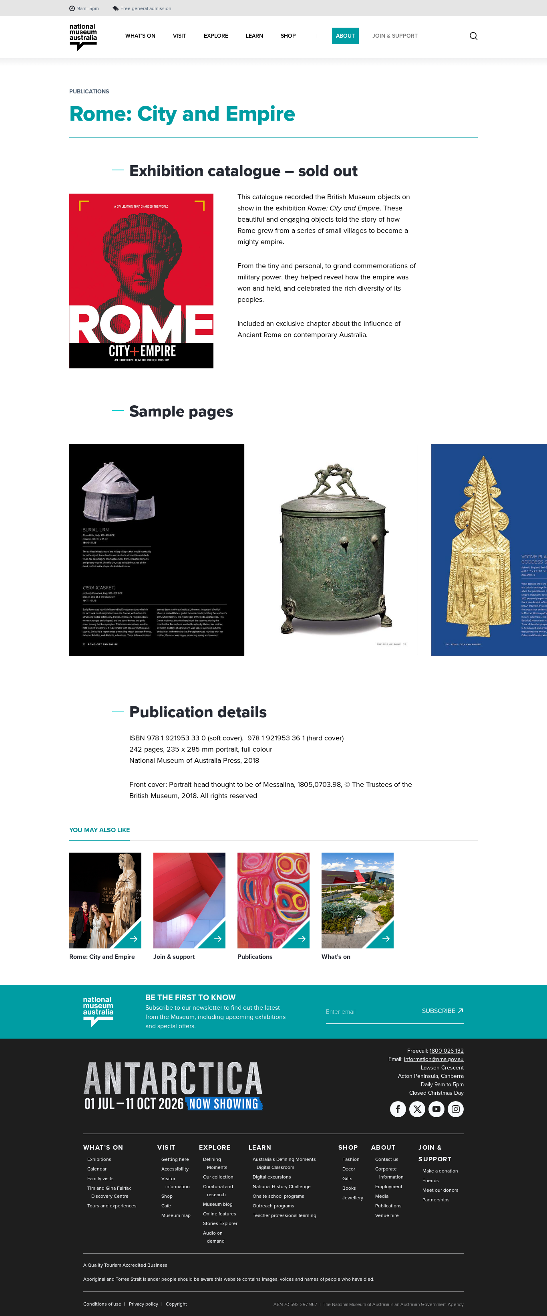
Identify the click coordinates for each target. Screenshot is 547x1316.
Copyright (176, 1304)
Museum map (176, 1215)
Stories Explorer (220, 1223)
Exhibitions (99, 1159)
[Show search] (474, 37)
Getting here (175, 1159)
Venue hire (387, 1215)
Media (381, 1196)
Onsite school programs (278, 1196)
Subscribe (438, 1011)
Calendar (97, 1168)
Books (349, 1188)
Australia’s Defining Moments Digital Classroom (284, 1163)
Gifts (347, 1178)
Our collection (218, 1177)
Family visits (100, 1178)
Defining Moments (215, 1163)
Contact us (386, 1159)
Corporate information (389, 1173)
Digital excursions (272, 1177)
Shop (167, 1196)
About (383, 1147)
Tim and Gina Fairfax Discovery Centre (109, 1192)
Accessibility (175, 1168)
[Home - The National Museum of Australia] (83, 38)
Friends (430, 1180)
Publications (89, 91)
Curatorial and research (218, 1190)
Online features (219, 1213)
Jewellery (352, 1197)
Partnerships (436, 1199)
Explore (215, 1147)
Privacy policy (143, 1304)
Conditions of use (102, 1304)
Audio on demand (214, 1237)
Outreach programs (273, 1205)
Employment (388, 1186)
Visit (166, 1147)
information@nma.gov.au (434, 1059)
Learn (260, 1147)
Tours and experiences (112, 1205)
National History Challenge (282, 1186)
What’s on (103, 1147)
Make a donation (440, 1170)
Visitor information (175, 1182)
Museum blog (218, 1204)
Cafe (166, 1205)
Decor (348, 1168)
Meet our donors (440, 1190)
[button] (244, 553)
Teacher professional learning (284, 1215)
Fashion (351, 1159)
